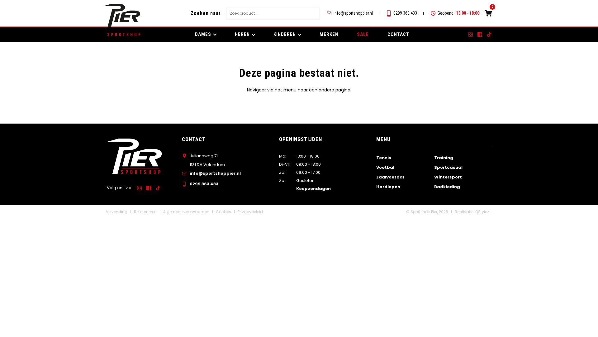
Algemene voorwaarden (186, 211)
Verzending (116, 211)
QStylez (482, 211)
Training (443, 158)
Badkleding (447, 187)
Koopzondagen (313, 189)
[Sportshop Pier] (121, 15)
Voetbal (385, 167)
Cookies (223, 211)
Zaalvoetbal (390, 177)
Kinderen (284, 34)
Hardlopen (388, 187)
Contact (398, 34)
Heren (242, 34)
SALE (363, 34)
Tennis (383, 158)
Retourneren (145, 211)
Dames (203, 34)
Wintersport (448, 177)
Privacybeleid (250, 211)
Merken (329, 34)
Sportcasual (448, 167)
